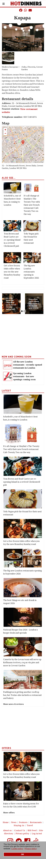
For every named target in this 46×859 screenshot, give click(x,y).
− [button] (5, 133)
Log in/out (37, 833)
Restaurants (36, 822)
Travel (30, 825)
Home (6, 822)
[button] (15, 10)
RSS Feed (32, 830)
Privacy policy (22, 833)
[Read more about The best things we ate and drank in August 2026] (22, 588)
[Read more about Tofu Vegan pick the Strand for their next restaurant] (32, 226)
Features (23, 822)
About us (7, 830)
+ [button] (5, 129)
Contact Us (19, 830)
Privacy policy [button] (31, 849)
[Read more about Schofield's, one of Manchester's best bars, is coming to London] (12, 188)
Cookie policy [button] (17, 849)
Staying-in (19, 825)
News (13, 822)
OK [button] (22, 854)
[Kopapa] (23, 37)
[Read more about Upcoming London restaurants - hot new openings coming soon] (7, 376)
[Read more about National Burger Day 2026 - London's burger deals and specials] (22, 617)
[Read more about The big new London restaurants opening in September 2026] (32, 257)
